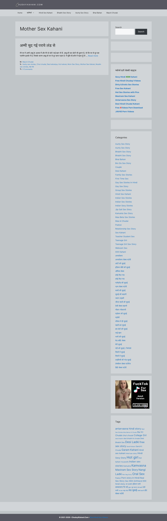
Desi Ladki (132, 442)
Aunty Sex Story (81, 13)
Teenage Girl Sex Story (125, 244)
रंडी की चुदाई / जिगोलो (123, 348)
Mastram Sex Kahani (125, 96)
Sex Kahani (120, 232)
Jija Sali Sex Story (123, 209)
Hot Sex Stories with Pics (127, 92)
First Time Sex (121, 179)
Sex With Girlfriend (133, 481)
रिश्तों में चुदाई (120, 352)
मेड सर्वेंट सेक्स (120, 340)
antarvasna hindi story (128, 428)
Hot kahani (62, 64)
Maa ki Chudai (112, 13)
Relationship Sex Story (125, 229)
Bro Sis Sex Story (123, 163)
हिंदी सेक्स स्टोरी (120, 367)
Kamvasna (138, 465)
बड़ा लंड (31, 67)
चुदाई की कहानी (120, 294)
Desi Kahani (120, 171)
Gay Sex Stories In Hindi (126, 182)
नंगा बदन (121, 490)
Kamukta (127, 466)
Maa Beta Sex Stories (125, 217)
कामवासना (119, 487)
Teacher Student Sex (125, 236)
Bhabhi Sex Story (64, 13)
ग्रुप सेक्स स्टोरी (121, 286)
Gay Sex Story (121, 186)
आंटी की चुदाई (120, 263)
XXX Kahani (120, 252)
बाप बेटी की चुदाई (121, 329)
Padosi (118, 225)
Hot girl (132, 457)
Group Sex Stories (123, 190)
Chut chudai (41, 64)
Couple (118, 167)
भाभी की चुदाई (120, 337)
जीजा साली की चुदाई (122, 302)
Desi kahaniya (52, 64)
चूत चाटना (134, 487)
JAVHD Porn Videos (124, 111)
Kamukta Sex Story (124, 213)
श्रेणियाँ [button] (29, 13)
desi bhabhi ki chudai (131, 438)
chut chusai (128, 435)
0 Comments (27, 69)
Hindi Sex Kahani (45, 13)
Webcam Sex (121, 248)
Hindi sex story (131, 453)
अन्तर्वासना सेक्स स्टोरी (123, 259)
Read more (93, 56)
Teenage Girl (121, 240)
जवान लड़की (119, 298)
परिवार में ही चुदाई (121, 321)
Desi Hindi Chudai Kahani (127, 104)
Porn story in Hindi (130, 478)
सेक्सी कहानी (141, 490)
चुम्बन (129, 487)
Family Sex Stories (123, 175)
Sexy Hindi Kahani (126, 77)
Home (20, 13)
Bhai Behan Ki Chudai (130, 432)
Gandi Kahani (131, 446)
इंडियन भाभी (137, 484)
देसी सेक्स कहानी (121, 306)
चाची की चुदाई (120, 290)
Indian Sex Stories (123, 198)
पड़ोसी (117, 317)
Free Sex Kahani (123, 88)
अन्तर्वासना (119, 256)
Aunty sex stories (29, 64)
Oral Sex (138, 474)
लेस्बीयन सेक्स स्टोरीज (123, 364)
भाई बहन (118, 333)
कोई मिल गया (120, 275)
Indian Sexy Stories (124, 206)
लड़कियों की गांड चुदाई (123, 360)
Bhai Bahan (97, 13)
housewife (125, 462)
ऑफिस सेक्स (119, 271)
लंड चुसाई (132, 490)
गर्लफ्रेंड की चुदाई (121, 283)
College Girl (140, 435)
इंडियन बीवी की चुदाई (122, 267)
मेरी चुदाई (118, 344)
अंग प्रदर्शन (129, 484)
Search (118, 27)
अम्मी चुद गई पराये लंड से (37, 45)
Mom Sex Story (73, 64)
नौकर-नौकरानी (120, 310)
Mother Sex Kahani (87, 64)
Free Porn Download (129, 108)
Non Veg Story (127, 474)
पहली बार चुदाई (120, 325)
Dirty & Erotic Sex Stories (127, 84)
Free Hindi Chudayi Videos (128, 81)
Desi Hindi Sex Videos (99, 517)
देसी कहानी (139, 487)
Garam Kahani (130, 449)
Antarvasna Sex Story (125, 100)
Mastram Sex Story (126, 469)
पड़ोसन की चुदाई (121, 313)
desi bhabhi (119, 438)
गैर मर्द (125, 487)
